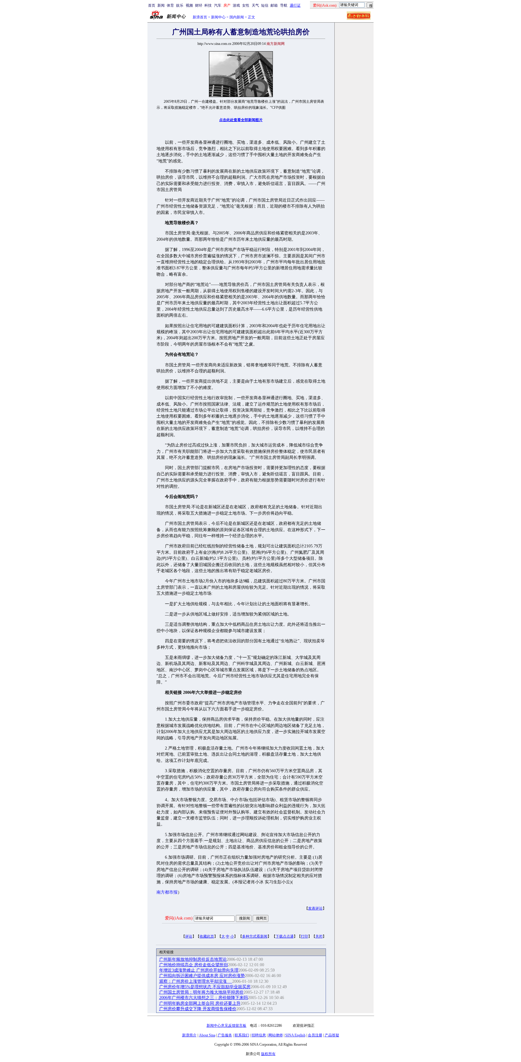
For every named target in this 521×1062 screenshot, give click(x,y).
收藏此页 (207, 936)
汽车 (217, 5)
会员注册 (315, 1035)
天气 (255, 5)
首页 (151, 5)
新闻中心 (218, 17)
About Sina (207, 1035)
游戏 (236, 5)
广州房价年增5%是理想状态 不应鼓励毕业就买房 (205, 987)
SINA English (295, 1035)
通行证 (295, 5)
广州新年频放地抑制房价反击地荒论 (193, 959)
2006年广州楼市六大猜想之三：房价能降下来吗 (203, 997)
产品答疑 (332, 1035)
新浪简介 (189, 1035)
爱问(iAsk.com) (179, 918)
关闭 (319, 936)
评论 (188, 936)
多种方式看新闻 (254, 936)
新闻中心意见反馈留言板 (226, 1025)
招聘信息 (258, 1035)
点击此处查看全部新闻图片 (241, 120)
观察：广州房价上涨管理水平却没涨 (195, 981)
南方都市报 (167, 892)
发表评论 (315, 908)
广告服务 (225, 1035)
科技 (208, 5)
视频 (189, 5)
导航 (283, 5)
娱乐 (179, 5)
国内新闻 (236, 17)
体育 (170, 5)
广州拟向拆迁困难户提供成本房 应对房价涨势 (202, 975)
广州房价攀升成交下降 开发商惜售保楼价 (197, 1009)
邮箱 (274, 5)
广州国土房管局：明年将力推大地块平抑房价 (201, 992)
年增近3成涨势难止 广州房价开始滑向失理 (198, 970)
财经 (198, 5)
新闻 (161, 5)
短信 (264, 5)
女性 (245, 5)
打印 (304, 936)
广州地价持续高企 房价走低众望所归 (193, 965)
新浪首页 (200, 17)
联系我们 (242, 1035)
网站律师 (275, 1035)
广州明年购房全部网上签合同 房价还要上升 (200, 1003)
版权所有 (268, 1054)
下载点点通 (285, 936)
